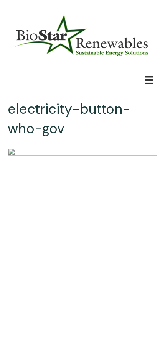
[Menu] (149, 80)
